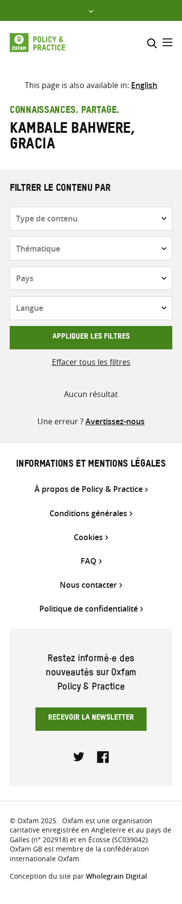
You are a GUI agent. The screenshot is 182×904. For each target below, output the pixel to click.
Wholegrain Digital (116, 876)
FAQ (89, 561)
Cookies (88, 537)
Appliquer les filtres (91, 338)
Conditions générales (88, 513)
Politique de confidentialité (88, 609)
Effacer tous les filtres (91, 362)
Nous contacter (88, 585)
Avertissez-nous (115, 421)
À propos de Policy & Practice (88, 489)
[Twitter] (79, 756)
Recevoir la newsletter (91, 719)
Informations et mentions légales (90, 465)
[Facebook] (103, 756)
